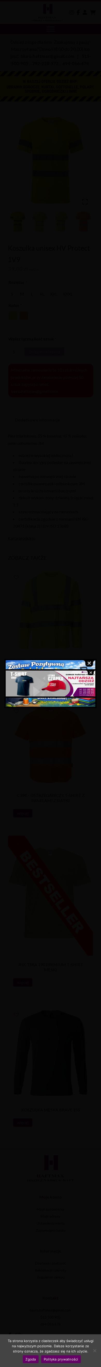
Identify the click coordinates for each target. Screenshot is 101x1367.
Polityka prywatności (61, 1359)
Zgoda (30, 1359)
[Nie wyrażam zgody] (94, 1350)
